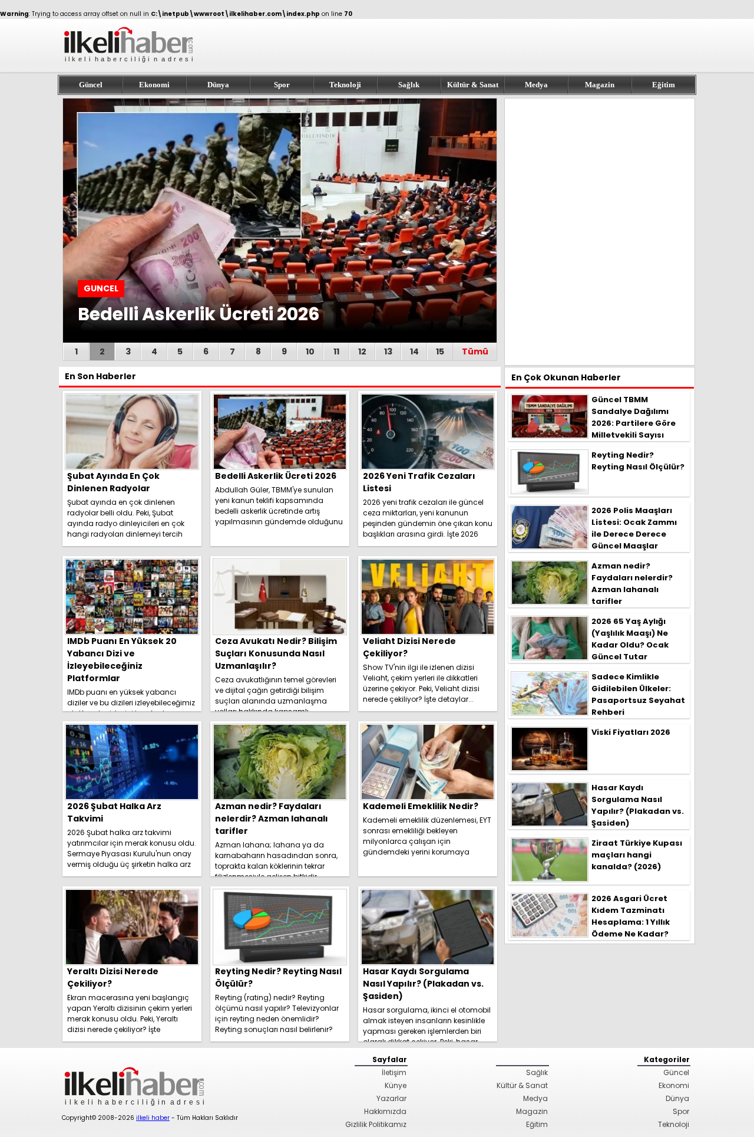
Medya (536, 84)
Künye (395, 1085)
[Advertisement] (599, 231)
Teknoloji (345, 84)
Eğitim (663, 84)
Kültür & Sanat (472, 84)
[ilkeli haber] (129, 67)
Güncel (90, 84)
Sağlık (408, 84)
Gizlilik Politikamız (375, 1124)
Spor (282, 84)
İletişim (394, 1072)
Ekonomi (154, 84)
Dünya (218, 84)
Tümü (475, 351)
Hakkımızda (385, 1111)
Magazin (599, 84)
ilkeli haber (153, 1117)
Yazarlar (391, 1098)
